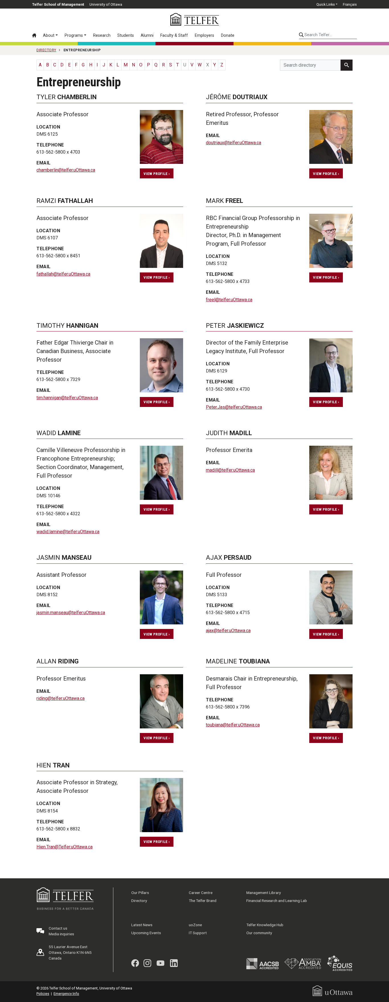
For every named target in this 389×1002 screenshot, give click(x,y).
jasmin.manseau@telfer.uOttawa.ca (70, 612)
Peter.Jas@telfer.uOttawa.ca (234, 407)
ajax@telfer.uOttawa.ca (228, 630)
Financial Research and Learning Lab (276, 900)
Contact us (58, 928)
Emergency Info (66, 993)
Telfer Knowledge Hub (264, 924)
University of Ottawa (105, 4)
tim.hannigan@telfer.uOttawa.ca (67, 397)
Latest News (141, 924)
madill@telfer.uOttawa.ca (230, 470)
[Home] (36, 35)
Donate (227, 35)
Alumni (147, 35)
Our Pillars (140, 892)
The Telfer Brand (202, 900)
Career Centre (200, 892)
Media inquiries (61, 934)
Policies (42, 993)
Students (125, 35)
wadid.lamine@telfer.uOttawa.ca (67, 531)
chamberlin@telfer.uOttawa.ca (65, 170)
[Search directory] (347, 65)
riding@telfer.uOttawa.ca (60, 698)
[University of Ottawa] (333, 990)
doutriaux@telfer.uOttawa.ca (233, 142)
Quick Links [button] (325, 4)
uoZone (195, 924)
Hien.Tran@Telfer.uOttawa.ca (64, 847)
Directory (139, 900)
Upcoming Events (146, 932)
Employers (204, 35)
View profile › (157, 173)
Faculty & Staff (174, 35)
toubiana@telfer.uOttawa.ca (233, 725)
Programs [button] (74, 35)
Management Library (263, 892)
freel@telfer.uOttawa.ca (229, 299)
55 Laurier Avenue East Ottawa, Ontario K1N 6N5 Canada (70, 952)
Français (350, 4)
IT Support (198, 932)
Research (101, 35)
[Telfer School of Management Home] (194, 19)
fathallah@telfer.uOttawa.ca (63, 274)
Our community (259, 932)
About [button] (48, 35)
